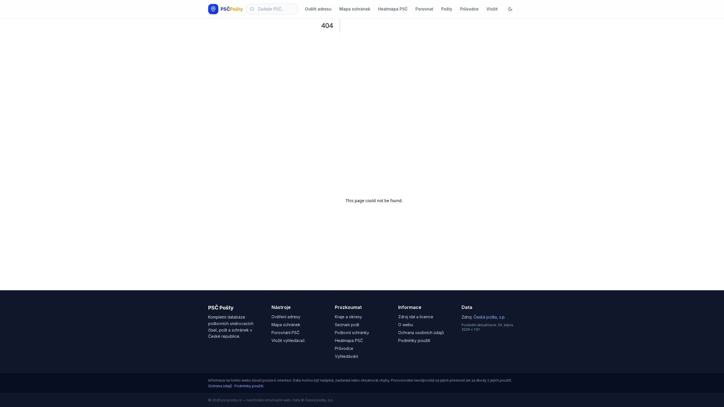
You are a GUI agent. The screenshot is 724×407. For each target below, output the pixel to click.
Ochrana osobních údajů (421, 332)
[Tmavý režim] (510, 9)
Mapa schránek (354, 9)
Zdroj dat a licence (415, 316)
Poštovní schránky (352, 332)
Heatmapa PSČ (393, 9)
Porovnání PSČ (285, 332)
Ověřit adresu (318, 9)
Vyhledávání (346, 356)
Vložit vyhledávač (288, 340)
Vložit (492, 9)
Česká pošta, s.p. (489, 317)
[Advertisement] (374, 106)
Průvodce (469, 9)
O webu (405, 324)
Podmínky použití (414, 340)
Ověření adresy (286, 316)
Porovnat (424, 9)
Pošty (446, 9)
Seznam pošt (347, 324)
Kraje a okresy (348, 316)
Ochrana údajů (220, 386)
